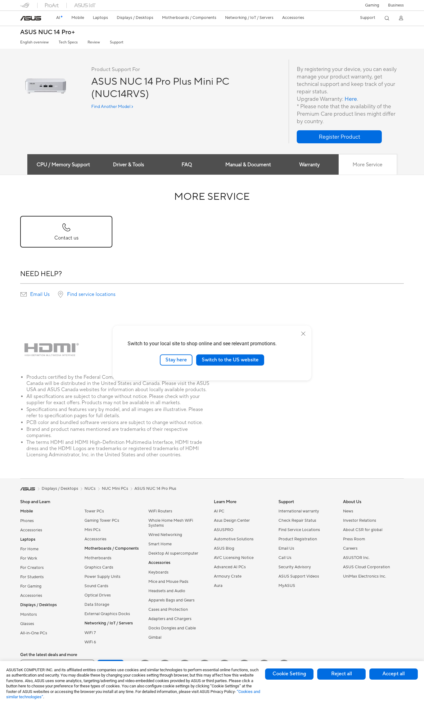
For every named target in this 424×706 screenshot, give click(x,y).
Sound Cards (96, 585)
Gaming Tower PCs (101, 520)
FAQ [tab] (187, 165)
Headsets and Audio (166, 590)
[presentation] (23, 294)
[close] (303, 333)
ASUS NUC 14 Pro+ (47, 32)
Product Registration (297, 539)
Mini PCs (92, 529)
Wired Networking (165, 534)
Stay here (176, 360)
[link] (30, 18)
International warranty (298, 511)
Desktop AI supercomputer (173, 553)
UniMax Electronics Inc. (364, 576)
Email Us (40, 294)
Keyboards (158, 572)
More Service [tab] (367, 165)
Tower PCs (94, 511)
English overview (34, 42)
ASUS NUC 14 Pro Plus (155, 488)
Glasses (27, 623)
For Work (28, 558)
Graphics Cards (98, 567)
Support (116, 42)
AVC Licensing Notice (234, 557)
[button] (372, 5)
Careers (350, 548)
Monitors (28, 614)
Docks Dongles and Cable (172, 628)
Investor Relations (359, 520)
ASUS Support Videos (298, 576)
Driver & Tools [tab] (128, 165)
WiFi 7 (90, 632)
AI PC (219, 511)
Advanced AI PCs (230, 567)
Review (94, 42)
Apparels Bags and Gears (171, 600)
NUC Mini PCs (115, 488)
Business (396, 5)
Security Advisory (294, 567)
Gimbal (154, 637)
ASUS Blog (224, 548)
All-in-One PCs (33, 633)
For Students (32, 576)
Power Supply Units (102, 576)
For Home (29, 549)
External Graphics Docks (107, 613)
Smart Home (160, 544)
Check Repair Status (297, 520)
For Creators (32, 567)
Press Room (354, 539)
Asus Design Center (232, 520)
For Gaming (31, 586)
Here (351, 99)
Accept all (393, 674)
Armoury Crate (227, 576)
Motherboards (97, 558)
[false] (339, 136)
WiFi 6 (90, 642)
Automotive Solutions (234, 539)
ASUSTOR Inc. (356, 557)
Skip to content (24, 19)
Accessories (31, 530)
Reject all (341, 674)
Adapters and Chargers (170, 618)
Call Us (284, 557)
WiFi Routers (160, 511)
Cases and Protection (168, 609)
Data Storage (96, 604)
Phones (27, 520)
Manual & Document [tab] (248, 165)
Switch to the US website (230, 360)
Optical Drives (97, 595)
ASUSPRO (223, 529)
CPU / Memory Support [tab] (63, 165)
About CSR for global (362, 529)
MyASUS (286, 585)
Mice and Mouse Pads (168, 581)
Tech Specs (68, 42)
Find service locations (91, 294)
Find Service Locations (299, 529)
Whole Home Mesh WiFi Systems (170, 523)
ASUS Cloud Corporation (366, 567)
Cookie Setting (289, 674)
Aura (218, 585)
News (348, 511)
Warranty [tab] (309, 165)
